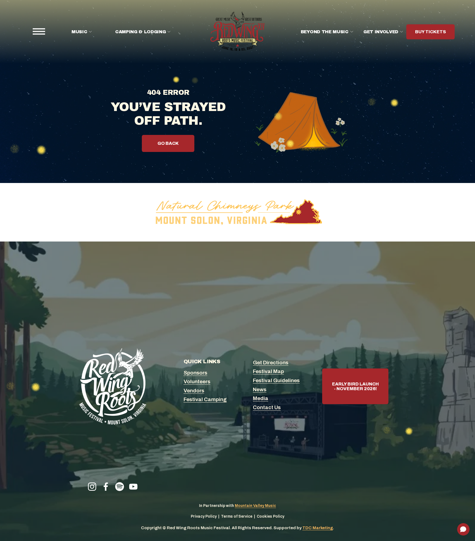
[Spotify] (119, 486)
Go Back (168, 143)
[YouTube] (133, 486)
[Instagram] (92, 486)
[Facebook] (105, 486)
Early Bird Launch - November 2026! (355, 386)
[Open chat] (463, 529)
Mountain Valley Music (255, 506)
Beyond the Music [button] (325, 31)
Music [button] (79, 31)
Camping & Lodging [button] (140, 31)
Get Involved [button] (380, 31)
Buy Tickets (430, 31)
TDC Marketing (317, 528)
